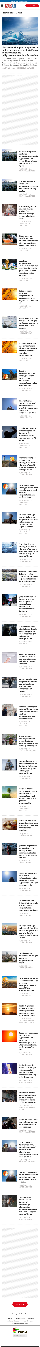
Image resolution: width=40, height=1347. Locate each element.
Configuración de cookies (20, 1324)
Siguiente (19, 1304)
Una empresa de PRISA (20, 1330)
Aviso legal (31, 1318)
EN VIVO (32, 6)
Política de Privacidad (13, 1321)
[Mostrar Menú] (2, 5)
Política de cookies (27, 1321)
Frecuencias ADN (20, 1318)
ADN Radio (10, 6)
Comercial (9, 1318)
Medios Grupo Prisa (20, 1335)
